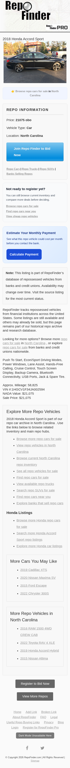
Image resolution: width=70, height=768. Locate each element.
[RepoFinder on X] (42, 748)
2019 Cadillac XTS (33, 570)
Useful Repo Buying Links (23, 722)
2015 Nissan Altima (34, 658)
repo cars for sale (15, 347)
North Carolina (35, 343)
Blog (61, 722)
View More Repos (35, 696)
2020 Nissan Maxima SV (38, 578)
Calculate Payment (24, 254)
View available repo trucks (35, 484)
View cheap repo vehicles (22, 216)
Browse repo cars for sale (31, 91)
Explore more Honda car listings (39, 546)
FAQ (43, 717)
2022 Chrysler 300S (34, 593)
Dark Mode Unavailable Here (35, 735)
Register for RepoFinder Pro (41, 727)
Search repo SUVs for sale (36, 490)
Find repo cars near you (21, 211)
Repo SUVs (47, 168)
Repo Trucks (30, 168)
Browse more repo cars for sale (39, 439)
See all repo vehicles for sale (37, 471)
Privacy (48, 722)
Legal (54, 717)
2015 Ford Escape (33, 585)
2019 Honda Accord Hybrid (39, 650)
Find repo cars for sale (33, 477)
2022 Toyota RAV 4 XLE (37, 643)
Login (14, 727)
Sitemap (35, 760)
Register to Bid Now (35, 683)
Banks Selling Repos (19, 173)
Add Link (31, 712)
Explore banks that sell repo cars (40, 503)
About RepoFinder (24, 717)
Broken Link (49, 712)
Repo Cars (13, 168)
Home (17, 712)
